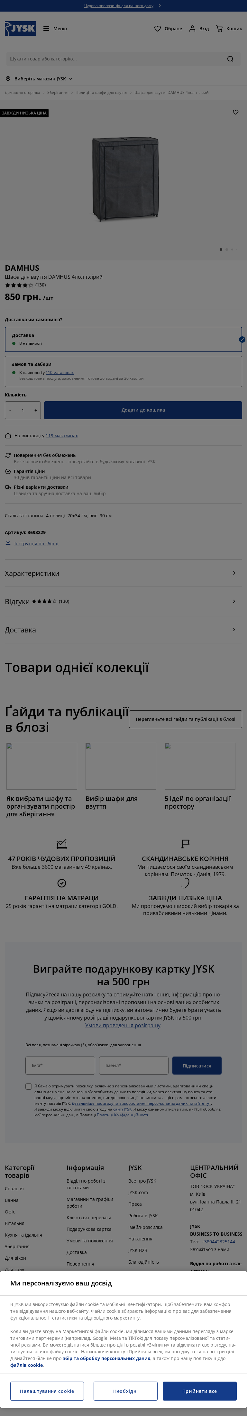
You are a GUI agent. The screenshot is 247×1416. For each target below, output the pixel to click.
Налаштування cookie (47, 1391)
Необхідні (125, 1391)
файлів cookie (26, 1365)
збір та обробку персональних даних (106, 1358)
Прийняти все (199, 1391)
